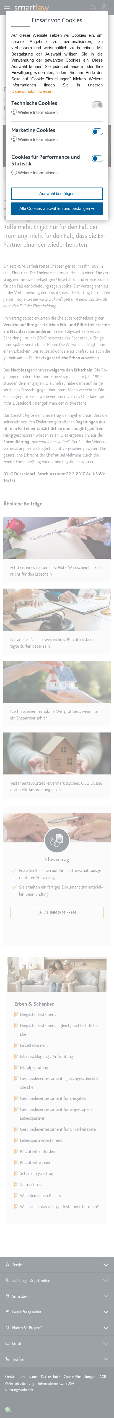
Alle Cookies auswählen (57, 208)
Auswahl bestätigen (56, 193)
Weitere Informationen (35, 112)
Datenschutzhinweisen (31, 91)
